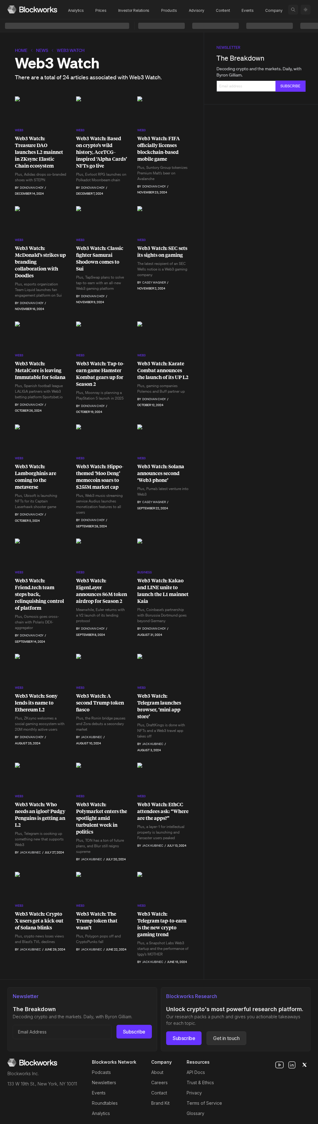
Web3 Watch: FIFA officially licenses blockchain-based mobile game (158, 148)
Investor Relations (134, 10)
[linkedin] (292, 1065)
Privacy (194, 1092)
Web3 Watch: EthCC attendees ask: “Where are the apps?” (163, 811)
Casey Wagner (154, 282)
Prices (100, 10)
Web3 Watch (70, 50)
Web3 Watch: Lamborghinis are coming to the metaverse (35, 476)
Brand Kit (160, 1103)
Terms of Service (204, 1103)
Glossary (195, 1113)
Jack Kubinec (91, 737)
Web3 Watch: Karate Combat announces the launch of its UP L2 (163, 370)
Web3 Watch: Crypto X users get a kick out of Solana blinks (39, 920)
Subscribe (134, 1032)
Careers (159, 1082)
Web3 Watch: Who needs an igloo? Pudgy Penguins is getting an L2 (40, 814)
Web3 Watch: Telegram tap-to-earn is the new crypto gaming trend (161, 924)
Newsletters (104, 1082)
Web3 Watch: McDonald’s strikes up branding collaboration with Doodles (40, 262)
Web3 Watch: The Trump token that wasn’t (96, 920)
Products (169, 10)
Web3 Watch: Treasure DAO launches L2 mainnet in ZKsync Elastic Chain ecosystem (39, 152)
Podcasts (101, 1072)
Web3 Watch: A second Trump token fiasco (100, 702)
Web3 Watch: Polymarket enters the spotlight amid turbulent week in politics (101, 818)
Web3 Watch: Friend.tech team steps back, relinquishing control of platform (39, 594)
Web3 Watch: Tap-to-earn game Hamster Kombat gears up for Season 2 (100, 373)
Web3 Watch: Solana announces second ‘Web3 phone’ (160, 473)
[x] (304, 1065)
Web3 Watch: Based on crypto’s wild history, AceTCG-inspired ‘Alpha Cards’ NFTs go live (101, 152)
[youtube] (279, 1065)
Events (247, 10)
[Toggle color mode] (306, 10)
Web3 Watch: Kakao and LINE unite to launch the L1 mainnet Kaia (163, 590)
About (157, 1072)
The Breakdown (240, 58)
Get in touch (226, 1038)
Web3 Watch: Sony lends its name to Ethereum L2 (36, 702)
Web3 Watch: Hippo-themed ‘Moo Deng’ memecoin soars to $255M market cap (99, 476)
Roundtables (105, 1103)
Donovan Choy (31, 187)
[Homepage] (32, 9)
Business (144, 572)
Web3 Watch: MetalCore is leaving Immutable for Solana (40, 370)
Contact (159, 1092)
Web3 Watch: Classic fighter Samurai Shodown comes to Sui (99, 258)
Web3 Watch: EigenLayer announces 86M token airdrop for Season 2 (101, 590)
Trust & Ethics (200, 1082)
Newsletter (228, 47)
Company (273, 10)
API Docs (196, 1072)
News (42, 50)
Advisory (196, 10)
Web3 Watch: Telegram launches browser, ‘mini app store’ (159, 706)
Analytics (76, 10)
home (21, 50)
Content (223, 10)
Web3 (19, 130)
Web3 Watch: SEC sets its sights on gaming (162, 251)
